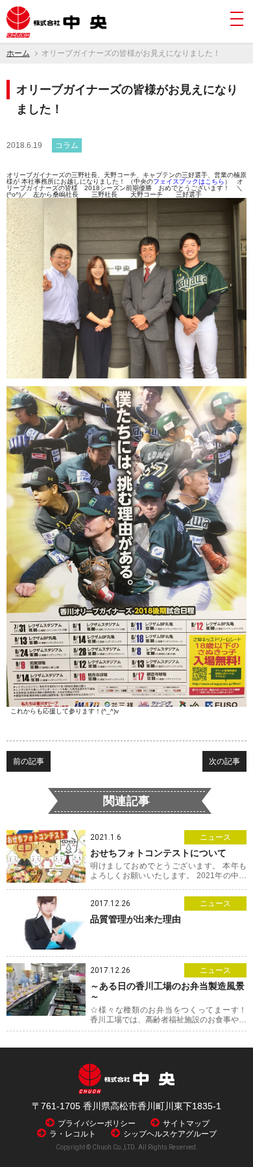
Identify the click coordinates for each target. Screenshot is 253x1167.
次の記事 (224, 761)
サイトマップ (186, 1123)
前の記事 (28, 761)
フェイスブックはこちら (188, 181)
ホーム (18, 53)
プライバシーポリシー (97, 1123)
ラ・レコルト (72, 1133)
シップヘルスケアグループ (170, 1133)
